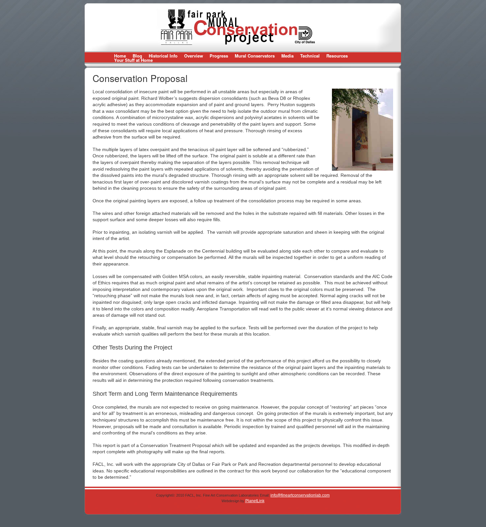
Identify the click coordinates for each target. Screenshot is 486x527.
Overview (193, 56)
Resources (337, 56)
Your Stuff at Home (133, 60)
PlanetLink (254, 501)
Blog (137, 56)
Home (120, 56)
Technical (310, 56)
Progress (219, 56)
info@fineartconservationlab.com (300, 495)
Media (287, 56)
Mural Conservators (255, 56)
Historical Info (163, 56)
